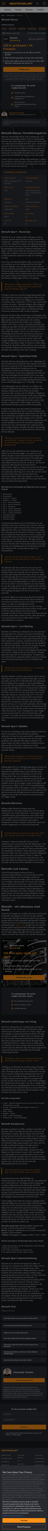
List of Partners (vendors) (12, 1516)
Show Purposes (24, 1527)
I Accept (24, 1520)
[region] (24, 1498)
